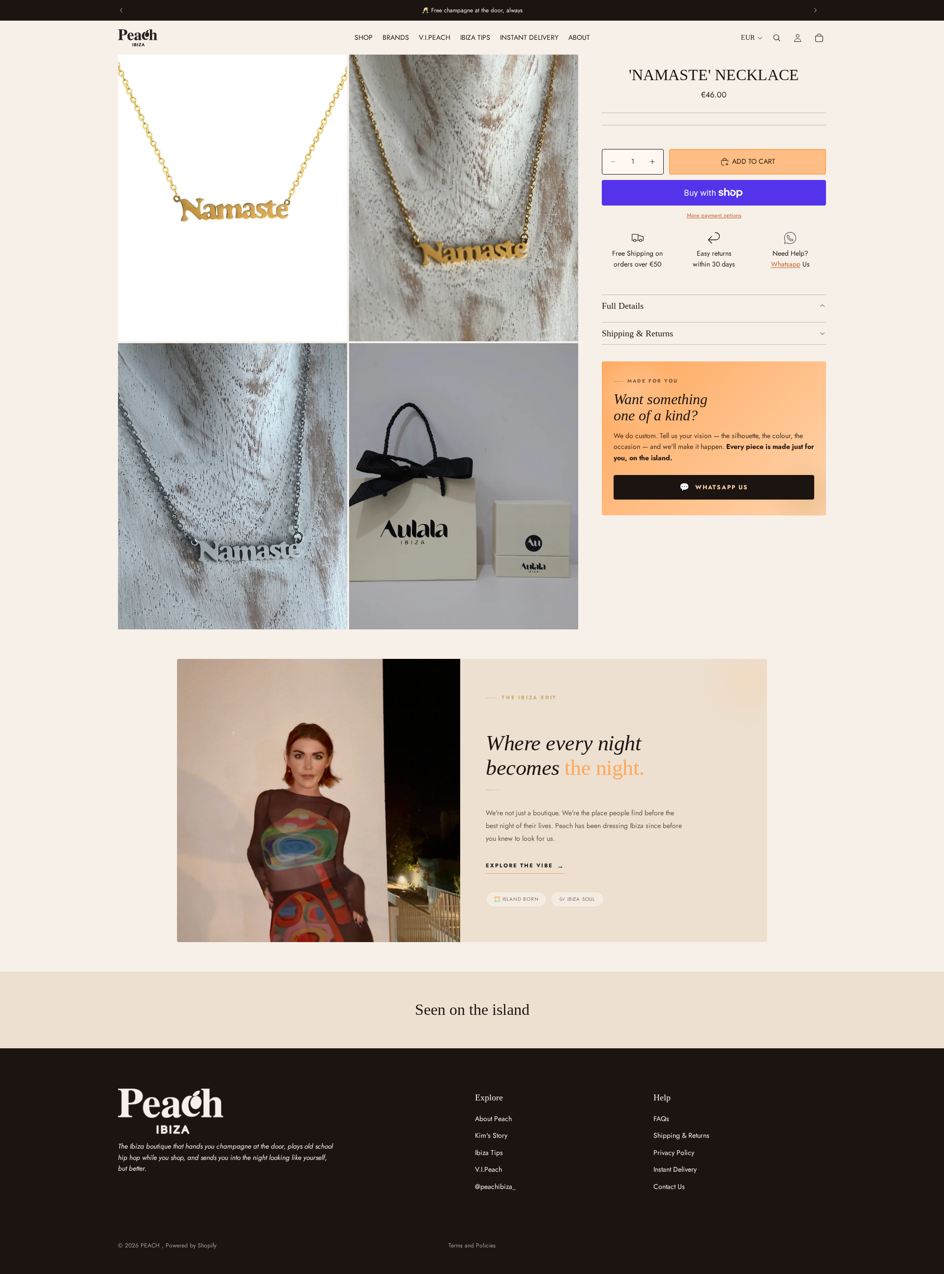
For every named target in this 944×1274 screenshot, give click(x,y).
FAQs (661, 1119)
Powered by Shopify (191, 1245)
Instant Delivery (675, 1169)
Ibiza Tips (489, 1152)
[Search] (777, 38)
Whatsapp (785, 264)
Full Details (623, 306)
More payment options (714, 216)
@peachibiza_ (495, 1186)
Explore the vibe (519, 865)
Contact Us (669, 1186)
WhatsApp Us (713, 487)
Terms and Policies (472, 1245)
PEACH (151, 1245)
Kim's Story (491, 1135)
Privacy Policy (673, 1152)
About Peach (493, 1119)
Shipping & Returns (637, 333)
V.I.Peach (488, 1169)
